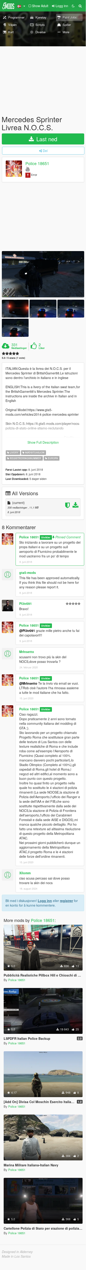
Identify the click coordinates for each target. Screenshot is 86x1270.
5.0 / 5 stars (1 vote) (13, 358)
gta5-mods (27, 572)
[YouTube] (27, 168)
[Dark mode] (73, 5)
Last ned (46, 139)
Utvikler (45, 537)
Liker (42, 348)
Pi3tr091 (25, 603)
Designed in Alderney (17, 1251)
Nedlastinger (19, 348)
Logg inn (45, 900)
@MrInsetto (28, 683)
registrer (66, 900)
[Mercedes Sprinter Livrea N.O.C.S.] (43, 274)
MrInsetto (26, 651)
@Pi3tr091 (27, 630)
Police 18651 (37, 163)
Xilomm (25, 873)
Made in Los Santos (16, 1256)
